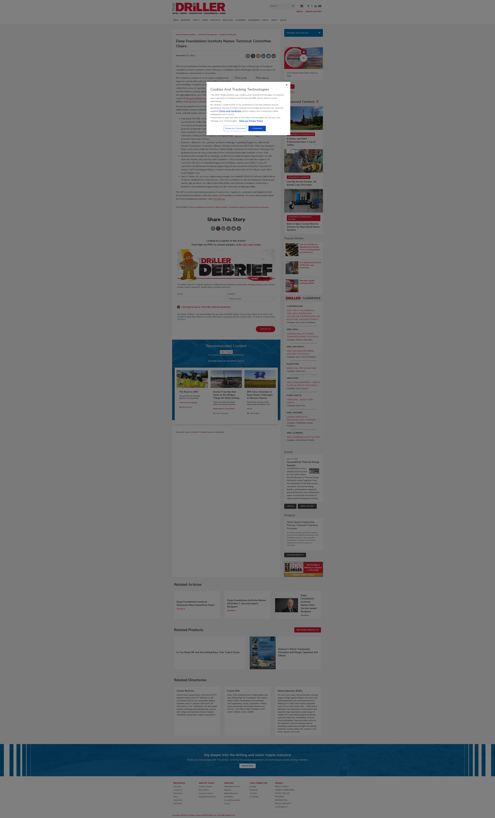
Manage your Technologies (235, 128)
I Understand (257, 128)
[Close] (287, 85)
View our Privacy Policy (251, 120)
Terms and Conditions (230, 111)
